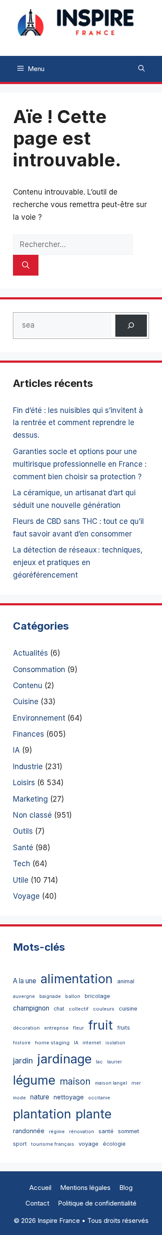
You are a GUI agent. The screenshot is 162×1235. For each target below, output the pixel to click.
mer (136, 1083)
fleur (78, 1028)
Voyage (26, 896)
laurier (114, 1062)
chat (59, 1008)
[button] (141, 69)
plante (93, 1113)
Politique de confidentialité (97, 1203)
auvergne (24, 996)
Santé (23, 847)
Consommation (39, 669)
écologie (114, 1144)
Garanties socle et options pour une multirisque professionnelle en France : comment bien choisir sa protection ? (79, 464)
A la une (24, 981)
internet (92, 1043)
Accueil (40, 1187)
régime (57, 1131)
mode (19, 1098)
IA (16, 750)
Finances (28, 734)
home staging (52, 1043)
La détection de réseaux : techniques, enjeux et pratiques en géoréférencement (78, 562)
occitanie (99, 1098)
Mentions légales (85, 1187)
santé (106, 1131)
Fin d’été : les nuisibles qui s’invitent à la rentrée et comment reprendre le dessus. (78, 423)
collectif (79, 1009)
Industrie (28, 766)
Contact (37, 1203)
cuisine (128, 1008)
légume (34, 1080)
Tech (21, 863)
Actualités (30, 653)
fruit (100, 1025)
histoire (22, 1043)
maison (75, 1081)
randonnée (28, 1130)
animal (125, 981)
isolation (115, 1043)
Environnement (39, 718)
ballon (72, 996)
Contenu (27, 685)
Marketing (30, 799)
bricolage (97, 995)
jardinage (64, 1058)
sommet (128, 1131)
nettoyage (69, 1097)
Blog (126, 1187)
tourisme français (52, 1144)
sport (20, 1144)
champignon (31, 1008)
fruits (123, 1027)
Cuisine (25, 701)
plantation (42, 1113)
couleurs (103, 1009)
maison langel (111, 1083)
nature (39, 1097)
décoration (26, 1028)
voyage (88, 1144)
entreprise (56, 1028)
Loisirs (24, 782)
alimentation (77, 978)
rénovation (81, 1131)
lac (99, 1062)
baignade (50, 996)
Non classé (32, 815)
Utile (21, 880)
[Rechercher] (25, 265)
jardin (23, 1060)
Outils (23, 831)
